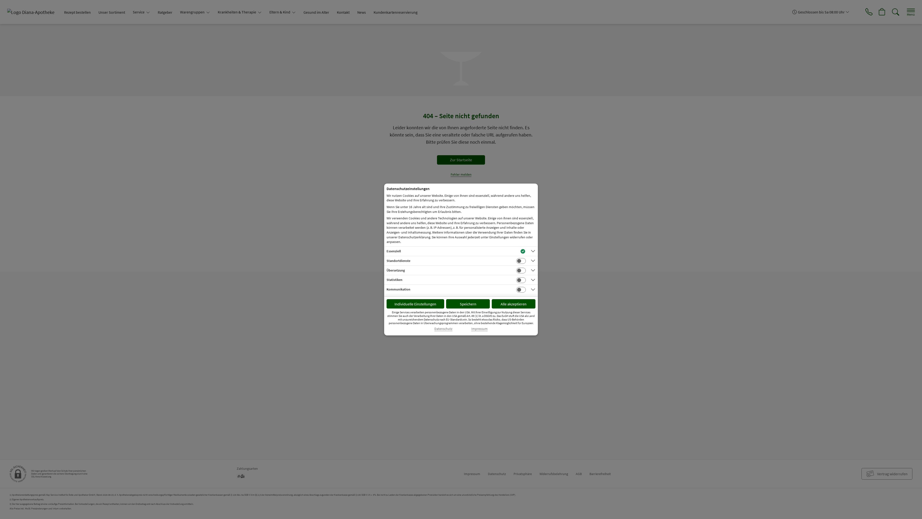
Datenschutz (443, 329)
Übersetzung (396, 270)
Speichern (468, 304)
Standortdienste (398, 261)
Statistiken (394, 280)
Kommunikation (398, 289)
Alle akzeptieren (514, 304)
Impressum (479, 329)
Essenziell (394, 251)
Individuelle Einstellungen (415, 304)
